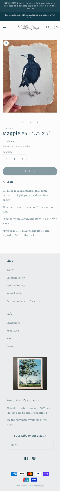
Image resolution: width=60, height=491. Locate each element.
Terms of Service (16, 285)
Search (10, 269)
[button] (4, 27)
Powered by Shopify (37, 486)
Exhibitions (13, 322)
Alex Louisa (25, 486)
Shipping (6, 146)
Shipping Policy (16, 277)
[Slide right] (37, 122)
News (10, 338)
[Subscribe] (49, 445)
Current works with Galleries (23, 301)
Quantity (7, 152)
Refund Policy (15, 293)
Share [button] (10, 181)
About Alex (13, 330)
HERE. (10, 424)
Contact (11, 346)
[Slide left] (22, 122)
